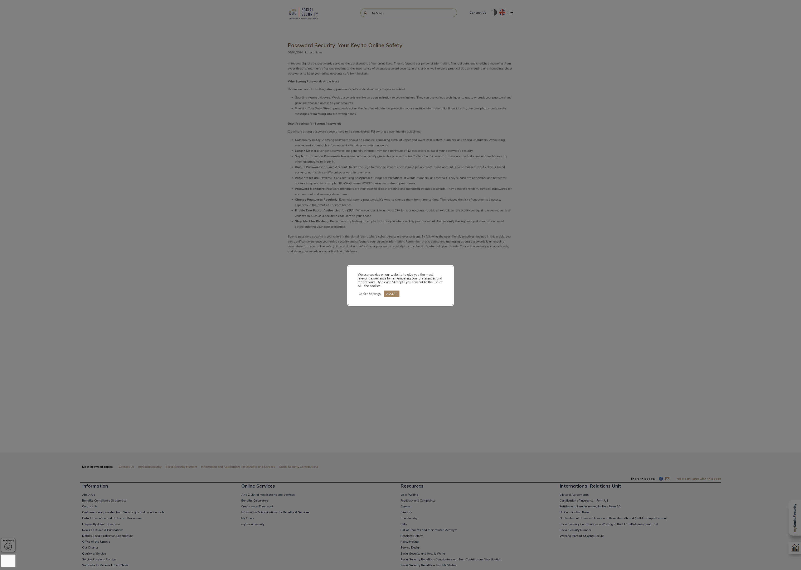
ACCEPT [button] (391, 293)
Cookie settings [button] (370, 294)
